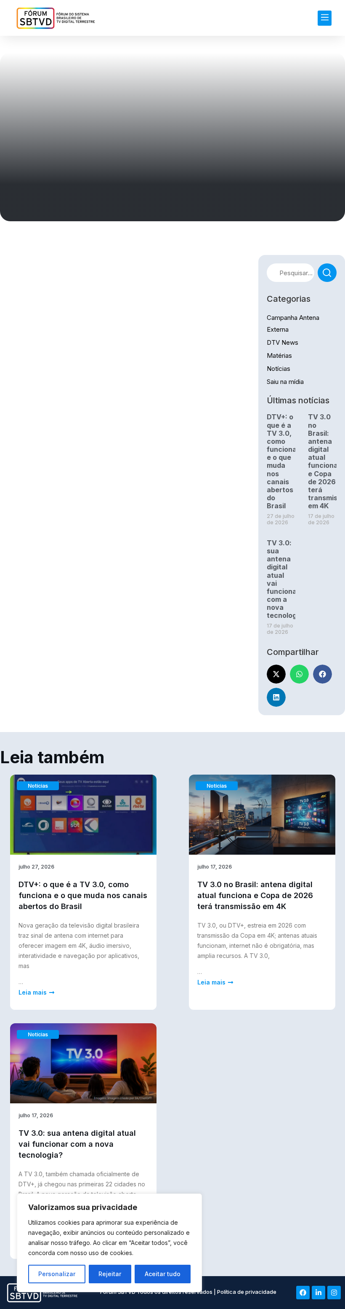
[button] (325, 18)
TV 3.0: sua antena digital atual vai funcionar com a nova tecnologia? (77, 1144)
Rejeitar (109, 1273)
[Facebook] (303, 1292)
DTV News (282, 342)
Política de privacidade (246, 1291)
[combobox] (290, 272)
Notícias (278, 369)
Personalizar (56, 1273)
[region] (109, 1243)
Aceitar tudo (162, 1273)
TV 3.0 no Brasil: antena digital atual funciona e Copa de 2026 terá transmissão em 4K (255, 895)
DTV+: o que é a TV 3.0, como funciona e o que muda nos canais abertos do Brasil (282, 461)
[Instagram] (334, 1292)
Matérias (279, 355)
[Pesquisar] (327, 272)
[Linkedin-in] (318, 1292)
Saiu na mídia (285, 382)
